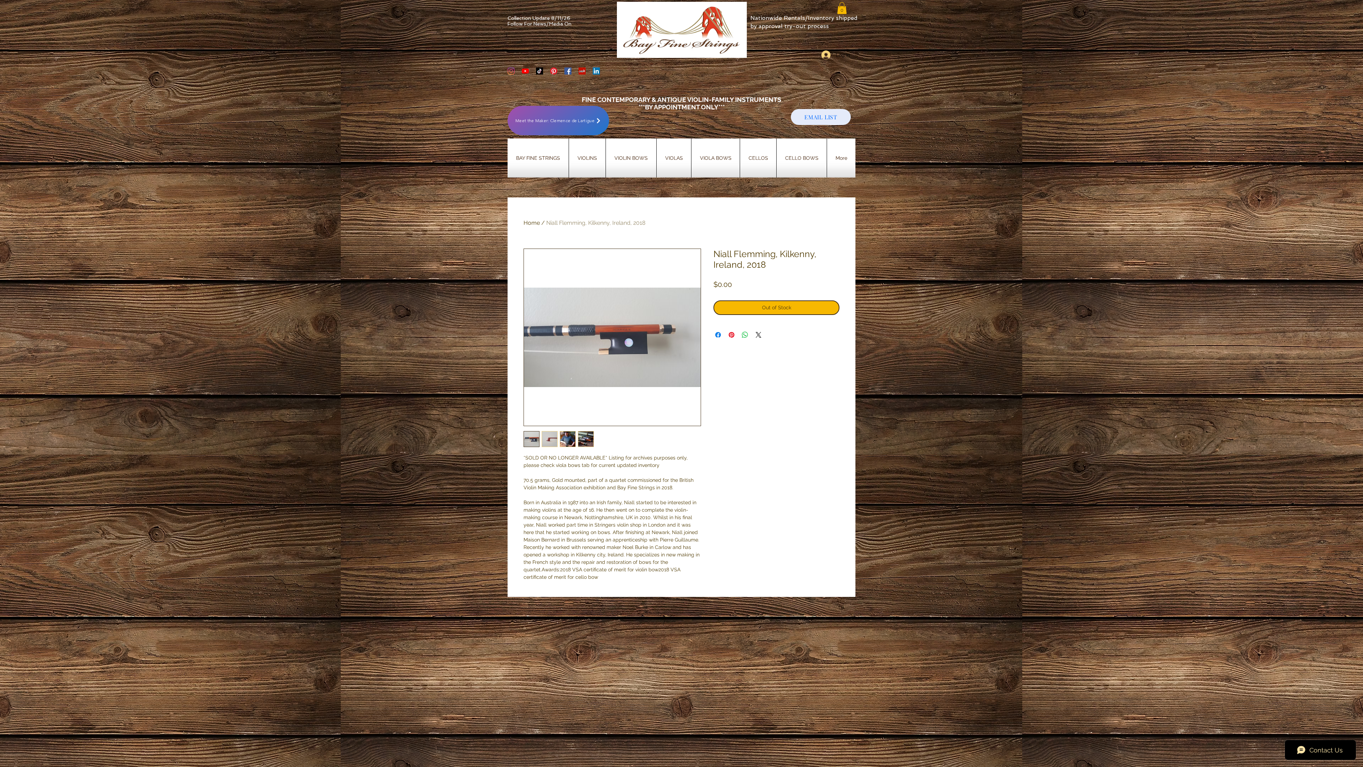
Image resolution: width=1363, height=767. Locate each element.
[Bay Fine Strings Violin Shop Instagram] (511, 71)
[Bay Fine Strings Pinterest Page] (553, 71)
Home (532, 222)
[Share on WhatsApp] (745, 335)
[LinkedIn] (596, 71)
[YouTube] (525, 71)
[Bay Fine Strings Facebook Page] (567, 71)
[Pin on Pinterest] (731, 335)
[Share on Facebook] (718, 335)
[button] (842, 8)
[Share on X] (758, 335)
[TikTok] (539, 71)
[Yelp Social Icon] (582, 71)
